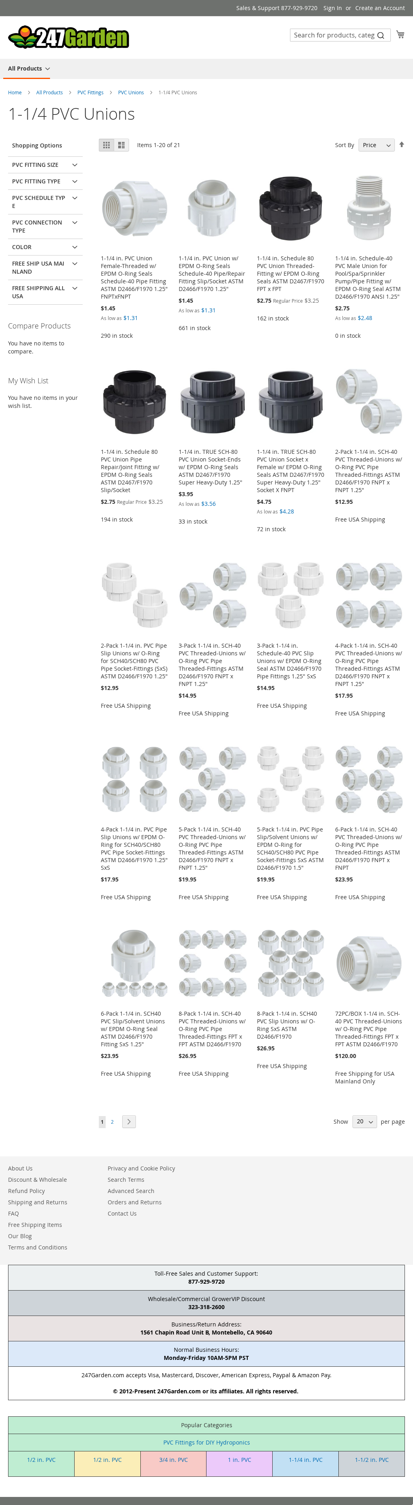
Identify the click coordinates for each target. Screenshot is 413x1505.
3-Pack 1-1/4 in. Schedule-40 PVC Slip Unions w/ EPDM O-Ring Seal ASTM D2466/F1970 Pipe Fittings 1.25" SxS (289, 661)
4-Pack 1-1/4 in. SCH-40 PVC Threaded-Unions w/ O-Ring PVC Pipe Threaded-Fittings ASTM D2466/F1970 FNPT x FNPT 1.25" (368, 665)
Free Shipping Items (35, 1225)
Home (15, 92)
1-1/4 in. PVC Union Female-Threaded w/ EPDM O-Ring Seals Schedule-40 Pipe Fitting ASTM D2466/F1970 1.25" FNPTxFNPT (134, 277)
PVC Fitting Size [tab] (35, 164)
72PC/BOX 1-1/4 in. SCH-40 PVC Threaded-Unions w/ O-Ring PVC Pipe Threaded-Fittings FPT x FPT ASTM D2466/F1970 (368, 1029)
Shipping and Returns (37, 1202)
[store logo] (68, 37)
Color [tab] (21, 247)
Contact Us (122, 1213)
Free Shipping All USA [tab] (38, 292)
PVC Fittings (91, 92)
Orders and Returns (135, 1202)
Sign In (332, 8)
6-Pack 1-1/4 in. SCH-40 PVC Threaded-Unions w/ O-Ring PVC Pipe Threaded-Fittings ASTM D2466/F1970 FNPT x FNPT (368, 848)
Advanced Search (131, 1191)
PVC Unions (131, 92)
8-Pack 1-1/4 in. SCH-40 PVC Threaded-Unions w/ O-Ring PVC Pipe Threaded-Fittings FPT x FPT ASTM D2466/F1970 (212, 1029)
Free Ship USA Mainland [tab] (38, 267)
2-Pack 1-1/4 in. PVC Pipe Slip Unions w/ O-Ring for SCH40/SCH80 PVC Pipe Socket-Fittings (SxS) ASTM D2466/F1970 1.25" (134, 661)
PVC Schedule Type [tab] (38, 202)
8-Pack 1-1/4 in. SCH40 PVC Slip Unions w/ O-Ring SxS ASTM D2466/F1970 (287, 1025)
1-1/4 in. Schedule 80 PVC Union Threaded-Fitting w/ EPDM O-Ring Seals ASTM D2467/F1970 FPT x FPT (290, 273)
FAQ (13, 1213)
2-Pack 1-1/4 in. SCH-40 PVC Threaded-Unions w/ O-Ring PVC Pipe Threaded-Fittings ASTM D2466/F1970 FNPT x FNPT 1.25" (368, 471)
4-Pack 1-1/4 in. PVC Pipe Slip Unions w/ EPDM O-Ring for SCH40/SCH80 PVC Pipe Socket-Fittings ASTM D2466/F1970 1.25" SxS (134, 848)
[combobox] (340, 35)
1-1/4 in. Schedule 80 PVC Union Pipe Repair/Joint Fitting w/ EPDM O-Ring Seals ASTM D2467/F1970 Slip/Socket (130, 471)
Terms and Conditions (37, 1247)
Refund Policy (26, 1191)
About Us (20, 1168)
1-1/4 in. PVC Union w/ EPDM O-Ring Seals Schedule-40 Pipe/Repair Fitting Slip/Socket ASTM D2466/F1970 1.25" (212, 273)
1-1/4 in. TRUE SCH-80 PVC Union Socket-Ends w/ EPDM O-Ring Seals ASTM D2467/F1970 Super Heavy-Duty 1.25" (210, 467)
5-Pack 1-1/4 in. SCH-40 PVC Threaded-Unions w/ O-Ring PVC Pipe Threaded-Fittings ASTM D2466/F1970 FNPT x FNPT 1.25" (212, 848)
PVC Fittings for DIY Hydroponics (206, 1442)
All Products (50, 92)
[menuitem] (26, 69)
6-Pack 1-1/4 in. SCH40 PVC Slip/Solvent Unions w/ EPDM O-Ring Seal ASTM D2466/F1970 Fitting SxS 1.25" (133, 1029)
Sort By (344, 145)
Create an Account (380, 8)
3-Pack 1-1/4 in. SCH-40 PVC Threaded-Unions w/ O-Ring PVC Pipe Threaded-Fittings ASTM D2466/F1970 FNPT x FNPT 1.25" (212, 665)
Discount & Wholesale (37, 1179)
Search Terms (126, 1179)
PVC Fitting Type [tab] (36, 181)
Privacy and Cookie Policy (141, 1168)
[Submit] (381, 35)
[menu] (206, 69)
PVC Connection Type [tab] (37, 226)
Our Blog (20, 1236)
